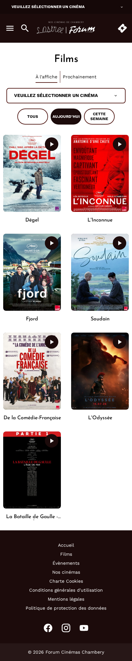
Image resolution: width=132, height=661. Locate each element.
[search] (25, 28)
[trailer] (51, 144)
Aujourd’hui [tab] (66, 116)
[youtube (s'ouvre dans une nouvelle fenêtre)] (84, 628)
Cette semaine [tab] (99, 116)
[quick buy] (122, 28)
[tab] (46, 77)
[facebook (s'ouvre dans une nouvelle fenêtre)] (48, 628)
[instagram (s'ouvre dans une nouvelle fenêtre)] (66, 628)
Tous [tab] (32, 116)
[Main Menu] (10, 28)
